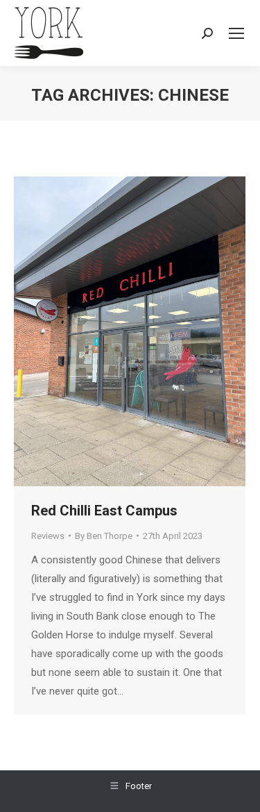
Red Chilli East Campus (104, 510)
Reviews (47, 536)
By (103, 536)
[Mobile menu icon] (236, 33)
